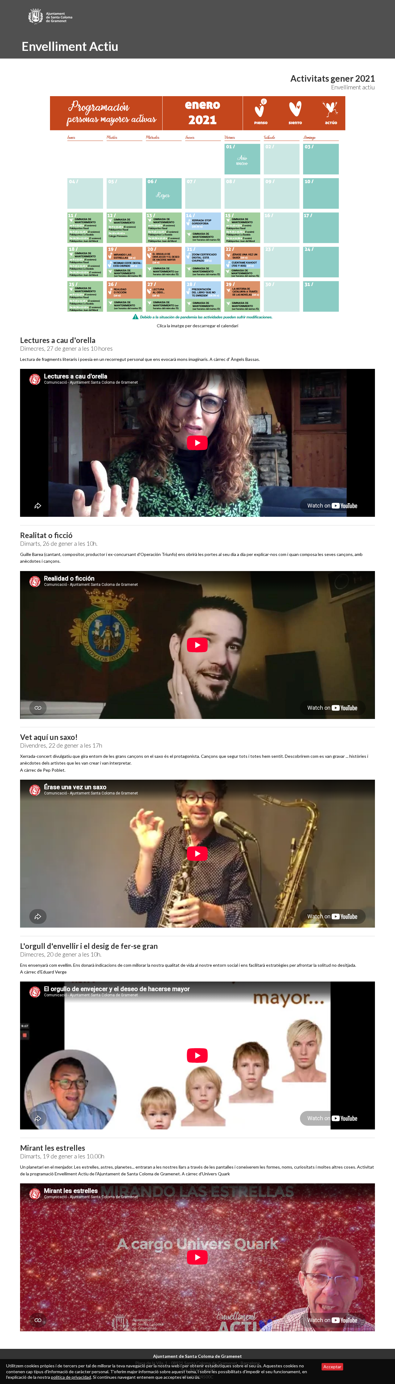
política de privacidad (71, 1377)
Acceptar (332, 1366)
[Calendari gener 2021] (197, 208)
